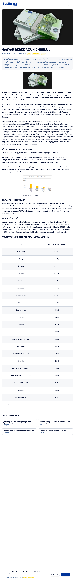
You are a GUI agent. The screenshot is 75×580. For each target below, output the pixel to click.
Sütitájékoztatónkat (28, 577)
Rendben (65, 575)
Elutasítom (54, 575)
